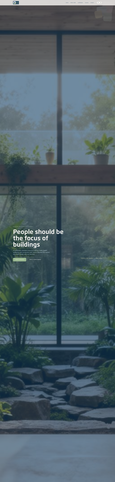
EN (98, 2)
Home (67, 2)
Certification (80, 2)
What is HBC (73, 2)
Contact (92, 2)
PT (100, 2)
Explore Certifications (19, 259)
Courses (86, 2)
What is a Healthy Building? (35, 259)
